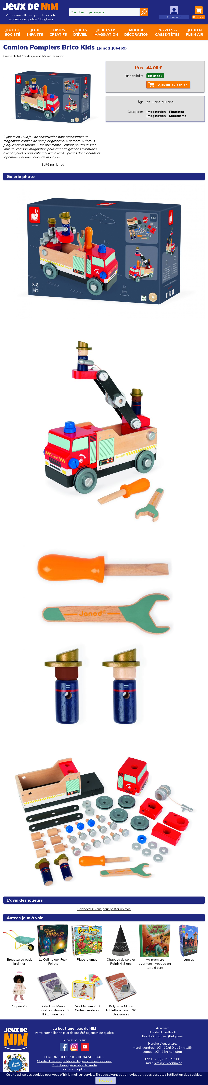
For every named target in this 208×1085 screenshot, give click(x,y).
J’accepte (105, 1080)
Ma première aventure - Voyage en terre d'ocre (155, 963)
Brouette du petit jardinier (19, 961)
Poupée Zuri (19, 1006)
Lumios (188, 959)
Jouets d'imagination (105, 32)
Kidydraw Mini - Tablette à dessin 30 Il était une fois (53, 1010)
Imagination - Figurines (165, 112)
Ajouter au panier (172, 85)
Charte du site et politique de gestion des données (74, 1061)
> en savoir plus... (74, 1069)
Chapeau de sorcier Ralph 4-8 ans (121, 961)
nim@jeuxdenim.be (168, 1063)
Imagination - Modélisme (166, 116)
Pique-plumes (87, 959)
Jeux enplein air (194, 32)
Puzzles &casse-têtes (167, 32)
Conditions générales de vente (74, 1065)
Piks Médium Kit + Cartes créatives (87, 1008)
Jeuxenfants (34, 32)
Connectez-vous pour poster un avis (104, 909)
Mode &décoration (136, 32)
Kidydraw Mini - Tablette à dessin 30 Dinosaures (120, 1010)
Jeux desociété (12, 32)
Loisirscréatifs (58, 32)
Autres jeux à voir (53, 55)
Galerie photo (11, 55)
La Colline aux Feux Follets (53, 961)
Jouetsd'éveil (80, 32)
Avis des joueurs (31, 55)
